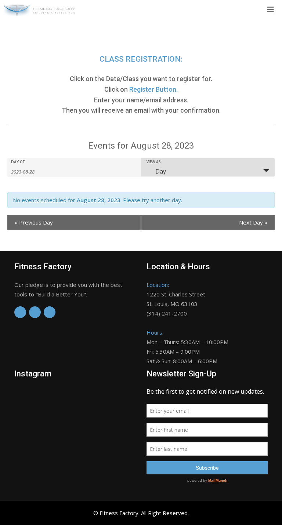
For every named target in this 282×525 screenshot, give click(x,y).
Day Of (18, 162)
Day (160, 171)
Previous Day (34, 222)
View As (154, 162)
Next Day (253, 222)
